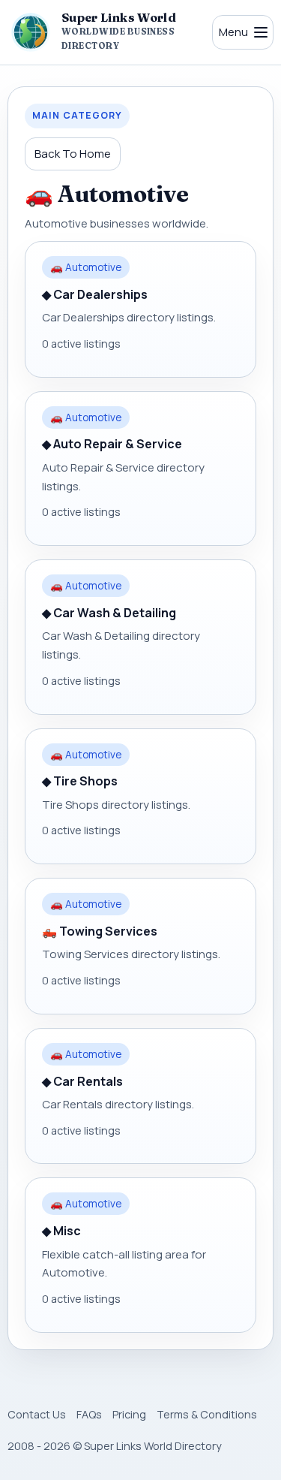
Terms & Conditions (207, 1414)
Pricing (129, 1414)
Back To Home (72, 153)
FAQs (89, 1414)
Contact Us (36, 1414)
